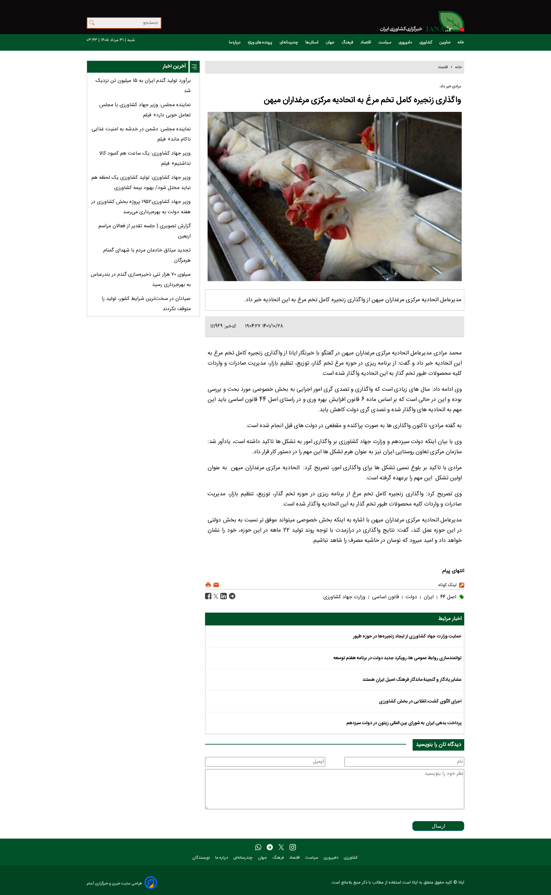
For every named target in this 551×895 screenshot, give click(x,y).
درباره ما (235, 42)
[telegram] (270, 847)
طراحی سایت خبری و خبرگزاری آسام (114, 883)
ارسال (438, 826)
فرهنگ (348, 42)
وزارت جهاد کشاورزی (344, 597)
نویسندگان (201, 858)
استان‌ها (312, 42)
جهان (330, 42)
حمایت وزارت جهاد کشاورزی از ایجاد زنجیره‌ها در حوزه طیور (407, 636)
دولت (410, 597)
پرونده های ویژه (260, 42)
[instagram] (293, 847)
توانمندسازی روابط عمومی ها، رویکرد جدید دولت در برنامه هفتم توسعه (397, 658)
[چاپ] (208, 585)
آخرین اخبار (174, 66)
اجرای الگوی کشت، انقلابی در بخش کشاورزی (420, 701)
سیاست (385, 42)
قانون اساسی (385, 597)
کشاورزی (426, 42)
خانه (461, 42)
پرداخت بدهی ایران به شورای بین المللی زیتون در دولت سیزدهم (403, 723)
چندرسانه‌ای (289, 42)
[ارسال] (215, 585)
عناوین (445, 42)
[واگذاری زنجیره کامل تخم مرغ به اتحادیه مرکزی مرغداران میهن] (231, 596)
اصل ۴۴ (447, 597)
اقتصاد (366, 42)
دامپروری (406, 42)
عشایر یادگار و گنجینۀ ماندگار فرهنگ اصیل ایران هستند (412, 680)
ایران (428, 597)
